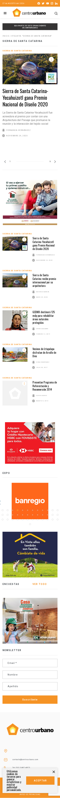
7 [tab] (32, 510)
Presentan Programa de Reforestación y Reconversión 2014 (44, 385)
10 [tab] (47, 510)
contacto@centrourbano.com (25, 759)
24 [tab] (57, 515)
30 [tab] (27, 519)
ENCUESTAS (10, 584)
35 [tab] (52, 519)
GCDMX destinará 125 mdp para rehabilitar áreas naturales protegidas (43, 317)
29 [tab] (22, 519)
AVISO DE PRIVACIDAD (30, 794)
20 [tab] (37, 515)
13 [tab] (2, 515)
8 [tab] (37, 510)
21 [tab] (42, 515)
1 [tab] (2, 510)
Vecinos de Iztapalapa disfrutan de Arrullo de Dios (44, 352)
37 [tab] (30, 524)
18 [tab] (27, 515)
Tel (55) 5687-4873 (21, 768)
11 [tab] (52, 510)
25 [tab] (2, 519)
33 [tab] (42, 519)
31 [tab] (32, 519)
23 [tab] (52, 515)
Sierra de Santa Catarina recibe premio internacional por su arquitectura (44, 280)
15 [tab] (12, 515)
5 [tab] (22, 510)
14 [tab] (7, 515)
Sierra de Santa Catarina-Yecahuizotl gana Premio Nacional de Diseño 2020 (25, 97)
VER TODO (39, 584)
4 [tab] (17, 510)
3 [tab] (12, 510)
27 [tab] (12, 519)
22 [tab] (47, 515)
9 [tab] (42, 510)
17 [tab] (22, 515)
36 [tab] (57, 519)
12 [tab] (57, 510)
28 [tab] (17, 519)
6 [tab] (27, 510)
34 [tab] (47, 519)
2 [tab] (7, 510)
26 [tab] (7, 519)
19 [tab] (32, 515)
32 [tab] (37, 519)
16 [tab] (17, 515)
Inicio (5, 36)
